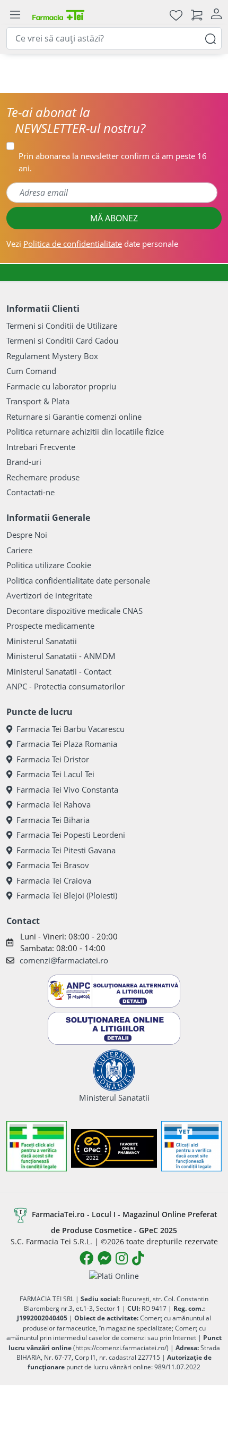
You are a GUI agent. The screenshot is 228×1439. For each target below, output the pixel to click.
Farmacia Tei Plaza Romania (66, 743)
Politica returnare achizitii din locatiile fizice (85, 431)
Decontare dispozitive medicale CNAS (74, 610)
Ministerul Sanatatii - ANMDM (61, 656)
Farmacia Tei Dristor (52, 759)
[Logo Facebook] (86, 1258)
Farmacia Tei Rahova (53, 804)
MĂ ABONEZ (114, 218)
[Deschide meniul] (14, 14)
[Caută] (210, 38)
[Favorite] (176, 14)
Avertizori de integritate (49, 595)
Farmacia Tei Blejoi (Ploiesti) (66, 895)
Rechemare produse (43, 477)
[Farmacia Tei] (58, 15)
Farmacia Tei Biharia (53, 819)
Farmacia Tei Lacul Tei (55, 774)
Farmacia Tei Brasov (52, 865)
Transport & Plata (37, 401)
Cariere (19, 550)
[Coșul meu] (197, 14)
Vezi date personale (92, 243)
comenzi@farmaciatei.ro (64, 960)
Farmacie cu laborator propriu (61, 386)
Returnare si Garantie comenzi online (74, 416)
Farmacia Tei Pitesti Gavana (66, 850)
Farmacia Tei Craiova (53, 880)
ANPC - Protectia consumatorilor (65, 686)
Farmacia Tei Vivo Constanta (67, 789)
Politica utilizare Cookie (48, 565)
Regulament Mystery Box (52, 356)
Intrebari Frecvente (40, 447)
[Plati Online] (114, 1275)
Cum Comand (31, 370)
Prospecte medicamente (50, 625)
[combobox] (114, 38)
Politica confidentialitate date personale (78, 580)
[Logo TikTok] (138, 1258)
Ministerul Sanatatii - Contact (58, 671)
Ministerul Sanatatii (41, 641)
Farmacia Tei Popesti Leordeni (70, 834)
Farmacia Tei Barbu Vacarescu (70, 728)
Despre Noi (26, 534)
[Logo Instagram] (122, 1258)
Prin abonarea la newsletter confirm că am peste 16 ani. (113, 162)
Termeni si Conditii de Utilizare (61, 325)
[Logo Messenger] (104, 1258)
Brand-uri (23, 461)
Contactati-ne (30, 492)
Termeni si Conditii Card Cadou (62, 340)
